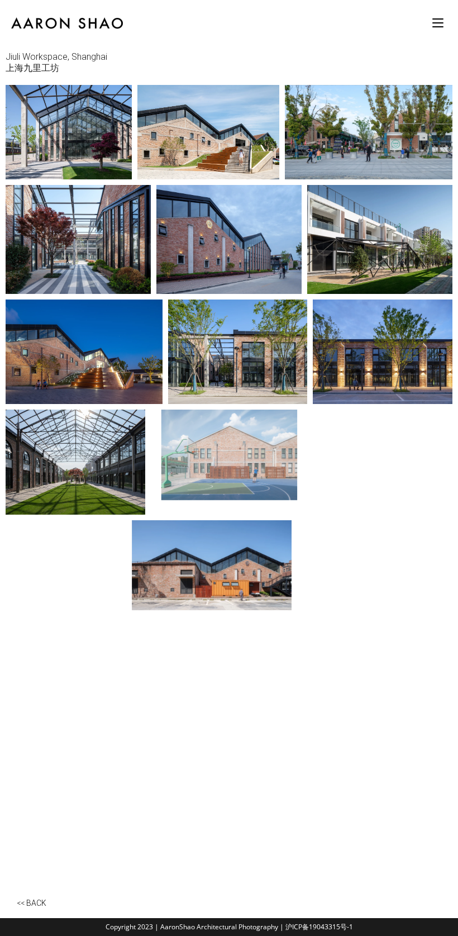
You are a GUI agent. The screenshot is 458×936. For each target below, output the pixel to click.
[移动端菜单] (439, 23)
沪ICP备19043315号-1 (319, 927)
